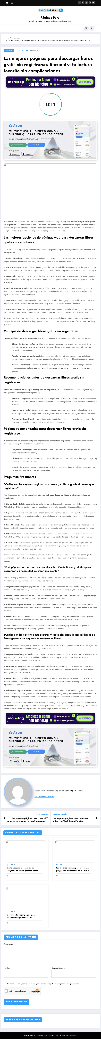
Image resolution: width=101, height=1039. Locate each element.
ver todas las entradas (44, 796)
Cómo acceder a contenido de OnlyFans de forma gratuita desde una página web (22, 869)
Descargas (8, 50)
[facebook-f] (79, 2)
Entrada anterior (42, 814)
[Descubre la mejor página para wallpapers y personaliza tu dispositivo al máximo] (26, 898)
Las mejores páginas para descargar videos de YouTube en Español (71, 820)
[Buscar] (86, 28)
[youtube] (93, 2)
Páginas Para (49, 17)
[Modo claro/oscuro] (91, 28)
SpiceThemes (73, 1035)
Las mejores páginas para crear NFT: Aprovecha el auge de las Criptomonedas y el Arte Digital (27, 820)
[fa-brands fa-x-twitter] (83, 2)
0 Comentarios (33, 50)
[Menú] (8, 28)
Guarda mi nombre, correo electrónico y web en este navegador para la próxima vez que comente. (43, 984)
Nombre (7, 968)
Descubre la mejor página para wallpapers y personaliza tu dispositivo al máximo (21, 916)
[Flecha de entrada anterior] (4, 818)
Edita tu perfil (71, 791)
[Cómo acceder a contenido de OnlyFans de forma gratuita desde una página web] (26, 851)
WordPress (47, 1035)
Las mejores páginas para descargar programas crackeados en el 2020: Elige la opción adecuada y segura (73, 869)
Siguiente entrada (60, 814)
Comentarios (8, 944)
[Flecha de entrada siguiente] (96, 818)
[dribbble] (86, 2)
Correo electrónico (58, 968)
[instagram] (90, 2)
